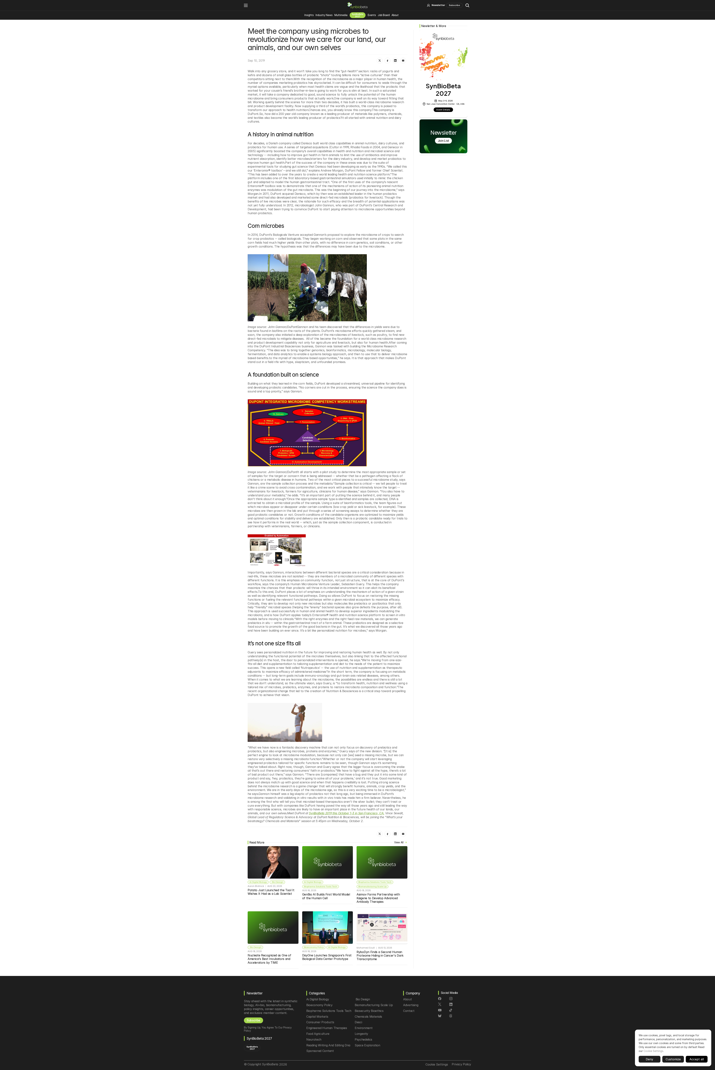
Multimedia (340, 15)
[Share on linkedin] (395, 61)
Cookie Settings (653, 1050)
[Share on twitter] (380, 61)
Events (372, 15)
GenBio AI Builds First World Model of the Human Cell (326, 896)
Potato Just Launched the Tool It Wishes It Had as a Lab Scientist (271, 891)
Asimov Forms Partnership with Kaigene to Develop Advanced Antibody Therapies (379, 898)
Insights (309, 15)
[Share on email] (403, 61)
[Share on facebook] (387, 61)
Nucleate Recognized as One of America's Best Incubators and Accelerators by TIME (270, 958)
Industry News (324, 15)
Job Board (384, 15)
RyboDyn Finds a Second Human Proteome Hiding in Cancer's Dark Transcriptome (380, 955)
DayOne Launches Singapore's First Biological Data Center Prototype (327, 957)
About (395, 15)
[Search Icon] (467, 5)
